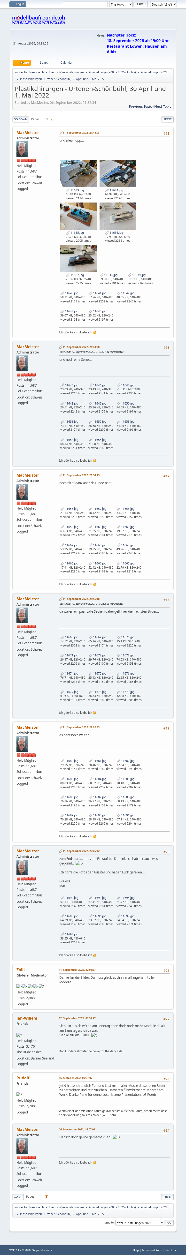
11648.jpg (71, 403)
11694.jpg (127, 898)
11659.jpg (71, 527)
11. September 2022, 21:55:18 (81, 599)
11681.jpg (99, 761)
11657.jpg (99, 509)
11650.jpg (127, 403)
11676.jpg (127, 673)
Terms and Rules (152, 1250)
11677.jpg (71, 692)
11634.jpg (116, 190)
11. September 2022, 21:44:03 (81, 132)
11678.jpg (99, 692)
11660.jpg (99, 527)
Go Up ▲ (171, 1250)
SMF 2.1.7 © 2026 (20, 1250)
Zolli (20, 969)
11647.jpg (127, 385)
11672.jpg (99, 655)
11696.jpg (99, 916)
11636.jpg (116, 233)
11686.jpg (71, 797)
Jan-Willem (26, 1018)
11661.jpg (127, 527)
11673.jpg (127, 655)
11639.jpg (139, 275)
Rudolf (22, 1078)
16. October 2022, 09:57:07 (75, 1078)
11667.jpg (127, 563)
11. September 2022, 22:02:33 (81, 727)
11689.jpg (71, 815)
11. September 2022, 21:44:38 (81, 347)
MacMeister (27, 132)
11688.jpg (127, 797)
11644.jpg (99, 311)
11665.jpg (71, 563)
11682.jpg (127, 761)
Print (167, 119)
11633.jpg (77, 190)
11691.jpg (127, 815)
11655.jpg (99, 440)
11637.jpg (77, 275)
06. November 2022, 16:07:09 (77, 1129)
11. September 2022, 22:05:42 (81, 851)
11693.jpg (99, 898)
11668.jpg (71, 637)
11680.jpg (71, 761)
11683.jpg (71, 779)
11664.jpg (127, 545)
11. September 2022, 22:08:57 (77, 969)
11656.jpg (71, 509)
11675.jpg (99, 673)
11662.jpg (71, 545)
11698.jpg (71, 934)
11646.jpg (99, 385)
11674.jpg (71, 673)
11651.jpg (71, 422)
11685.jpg (127, 779)
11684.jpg (99, 779)
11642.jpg (127, 293)
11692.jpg (71, 898)
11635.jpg (77, 233)
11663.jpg (99, 545)
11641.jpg (99, 293)
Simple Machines (42, 1250)
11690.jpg (99, 815)
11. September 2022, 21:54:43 (81, 475)
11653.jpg (127, 422)
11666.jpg (99, 563)
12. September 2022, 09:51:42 (77, 1018)
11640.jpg (71, 293)
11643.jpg (71, 311)
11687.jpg (99, 797)
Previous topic (140, 106)
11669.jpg (99, 637)
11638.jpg (110, 275)
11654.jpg (71, 440)
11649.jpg (99, 403)
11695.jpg (71, 916)
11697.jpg (127, 916)
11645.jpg (71, 385)
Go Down (20, 119)
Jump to (109, 1222)
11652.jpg (99, 422)
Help (136, 1250)
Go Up (18, 1196)
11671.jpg (71, 655)
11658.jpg (127, 509)
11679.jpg (127, 692)
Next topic (162, 106)
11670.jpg (127, 637)
